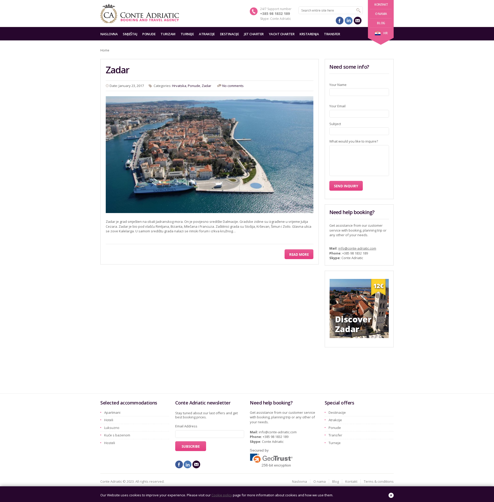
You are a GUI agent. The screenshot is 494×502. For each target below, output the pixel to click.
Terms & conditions (379, 481)
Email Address (186, 426)
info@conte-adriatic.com (357, 248)
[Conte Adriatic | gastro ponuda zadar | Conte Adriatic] (139, 13)
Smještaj (130, 34)
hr (385, 33)
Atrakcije (207, 34)
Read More (299, 254)
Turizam (168, 34)
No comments (233, 85)
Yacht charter (282, 34)
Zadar (117, 70)
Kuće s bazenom (117, 435)
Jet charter (254, 34)
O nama (381, 14)
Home (104, 50)
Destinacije (229, 34)
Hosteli (109, 443)
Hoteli (108, 420)
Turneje (187, 34)
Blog (381, 23)
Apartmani (112, 412)
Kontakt (381, 4)
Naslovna (109, 34)
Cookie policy (221, 495)
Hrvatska (179, 85)
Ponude (148, 34)
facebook (339, 20)
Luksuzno (111, 427)
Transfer (332, 34)
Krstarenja (309, 34)
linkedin (348, 20)
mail (357, 20)
